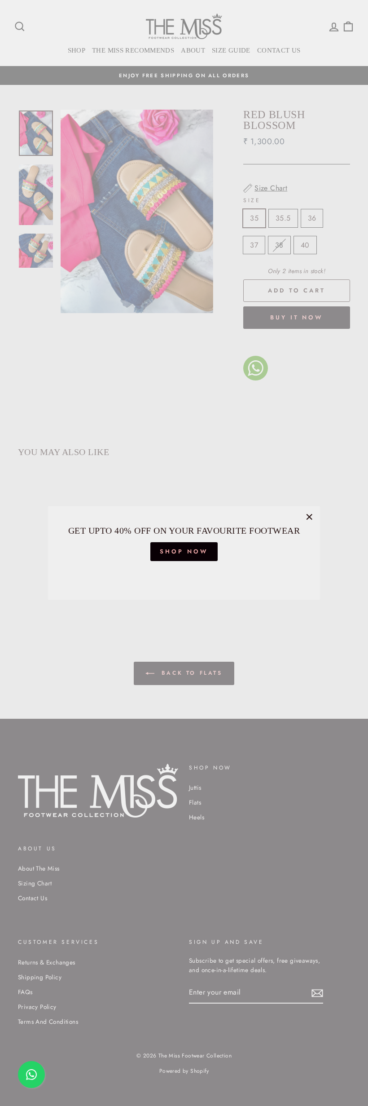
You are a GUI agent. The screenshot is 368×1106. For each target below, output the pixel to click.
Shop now (184, 551)
